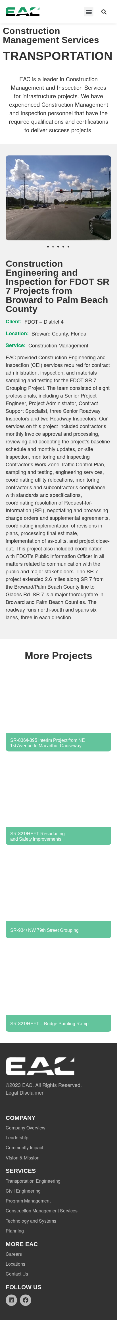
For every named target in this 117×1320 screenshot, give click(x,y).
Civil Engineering (23, 1190)
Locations (15, 1264)
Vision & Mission (22, 1157)
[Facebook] (25, 1300)
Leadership (17, 1137)
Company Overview (25, 1127)
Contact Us (17, 1273)
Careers (14, 1254)
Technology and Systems (31, 1221)
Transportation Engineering (33, 1181)
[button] (88, 11)
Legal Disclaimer (24, 1092)
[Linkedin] (11, 1300)
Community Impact (24, 1147)
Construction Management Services (42, 1210)
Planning (15, 1230)
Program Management (28, 1200)
